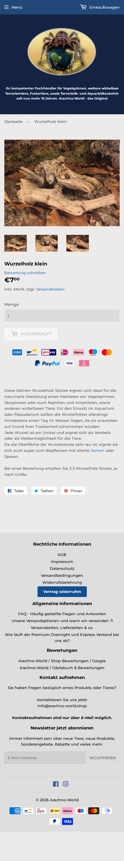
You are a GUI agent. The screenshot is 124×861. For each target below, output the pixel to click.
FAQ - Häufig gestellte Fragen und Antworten (62, 613)
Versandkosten (50, 289)
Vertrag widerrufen (62, 591)
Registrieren (102, 758)
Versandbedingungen (62, 575)
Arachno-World (64, 800)
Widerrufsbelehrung (62, 582)
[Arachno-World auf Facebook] (56, 785)
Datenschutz (62, 568)
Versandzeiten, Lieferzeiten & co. (62, 627)
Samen (97, 450)
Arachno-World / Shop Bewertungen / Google (62, 660)
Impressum (62, 561)
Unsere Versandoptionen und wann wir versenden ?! (62, 620)
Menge (11, 304)
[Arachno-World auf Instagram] (66, 785)
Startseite (13, 121)
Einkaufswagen (104, 7)
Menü (17, 7)
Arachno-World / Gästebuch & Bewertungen (62, 667)
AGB (62, 554)
